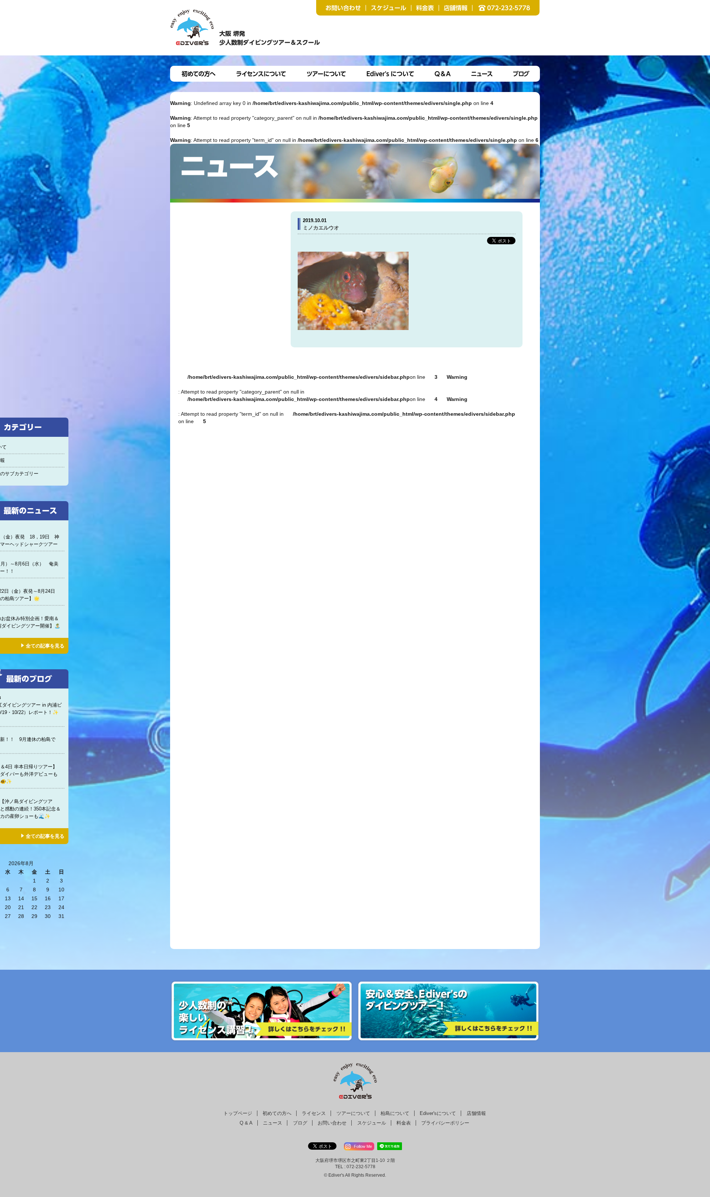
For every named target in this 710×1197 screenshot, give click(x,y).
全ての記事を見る (45, 646)
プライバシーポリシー (445, 1123)
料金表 (403, 1123)
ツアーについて (353, 1113)
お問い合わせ (332, 1123)
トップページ (237, 1113)
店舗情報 (476, 1113)
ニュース (272, 1123)
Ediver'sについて (438, 1113)
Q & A (246, 1123)
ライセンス (314, 1113)
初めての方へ (277, 1113)
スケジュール (371, 1123)
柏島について (395, 1113)
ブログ (300, 1123)
